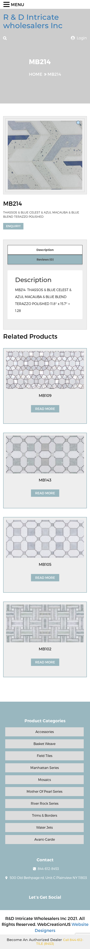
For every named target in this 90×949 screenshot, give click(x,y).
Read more (45, 409)
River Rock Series (44, 803)
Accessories (44, 732)
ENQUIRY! (13, 226)
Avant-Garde (44, 839)
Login (82, 38)
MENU (17, 4)
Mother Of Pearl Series (44, 791)
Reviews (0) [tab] (45, 259)
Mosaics (44, 780)
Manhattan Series (44, 768)
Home (35, 74)
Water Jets (44, 827)
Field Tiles (44, 756)
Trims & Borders (44, 815)
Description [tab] (45, 250)
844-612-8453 (48, 869)
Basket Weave (44, 744)
